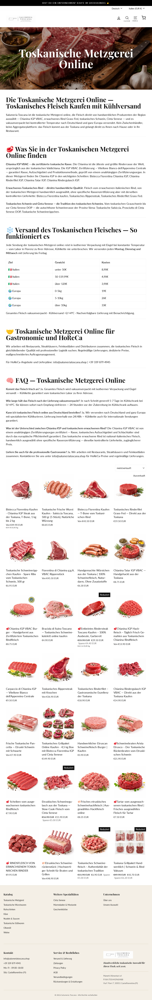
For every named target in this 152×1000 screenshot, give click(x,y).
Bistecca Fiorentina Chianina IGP (109, 176)
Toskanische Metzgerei (14, 900)
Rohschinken (9, 909)
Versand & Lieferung (62, 958)
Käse (6, 914)
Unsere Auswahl (110, 905)
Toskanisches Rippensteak (84, 196)
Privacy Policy (59, 968)
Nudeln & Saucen (12, 918)
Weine (6, 932)
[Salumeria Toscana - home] (118, 955)
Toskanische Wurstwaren (15, 905)
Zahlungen (58, 963)
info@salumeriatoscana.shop (70, 362)
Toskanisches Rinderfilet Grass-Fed (121, 196)
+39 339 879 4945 (12, 963)
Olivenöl (7, 928)
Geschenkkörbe (60, 909)
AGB (55, 972)
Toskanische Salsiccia (108, 207)
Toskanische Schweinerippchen (40, 211)
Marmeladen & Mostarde (64, 905)
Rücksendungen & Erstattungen (67, 981)
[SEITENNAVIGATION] (135, 18)
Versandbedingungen (62, 977)
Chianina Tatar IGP (35, 180)
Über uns (107, 900)
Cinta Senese (59, 900)
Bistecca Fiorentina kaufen (52, 196)
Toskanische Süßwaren (14, 923)
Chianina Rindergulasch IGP (63, 180)
